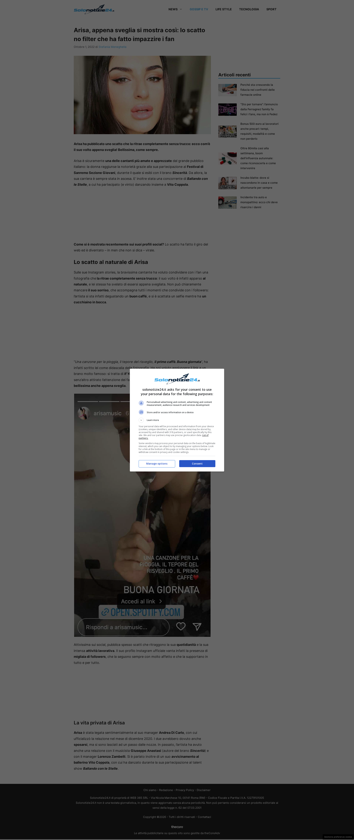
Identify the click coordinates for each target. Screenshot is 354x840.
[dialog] (177, 420)
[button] (177, 420)
